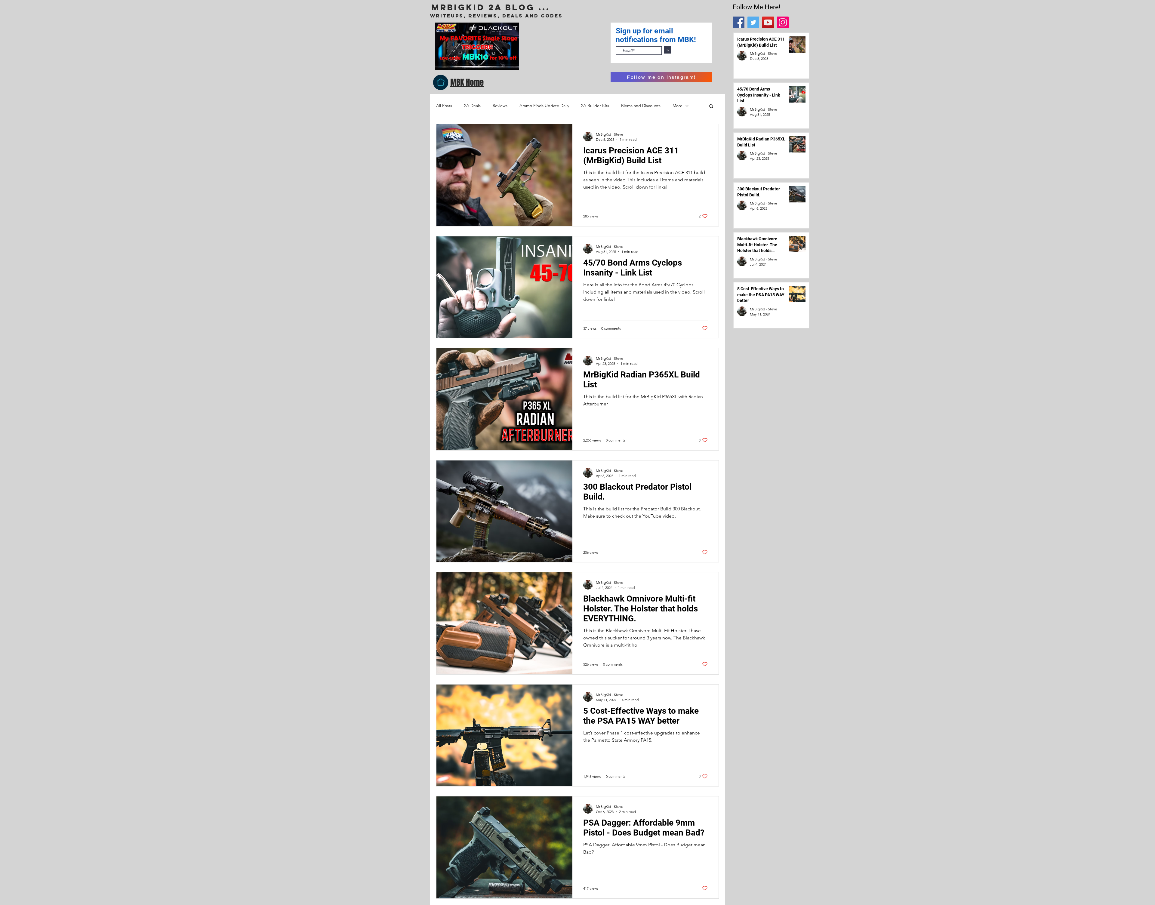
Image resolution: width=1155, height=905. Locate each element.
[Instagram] (783, 22)
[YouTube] (768, 22)
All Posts (444, 105)
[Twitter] (753, 22)
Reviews (500, 105)
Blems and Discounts (641, 105)
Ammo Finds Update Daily (544, 105)
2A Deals (472, 105)
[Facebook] (738, 22)
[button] (711, 106)
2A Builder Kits (595, 105)
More (677, 105)
